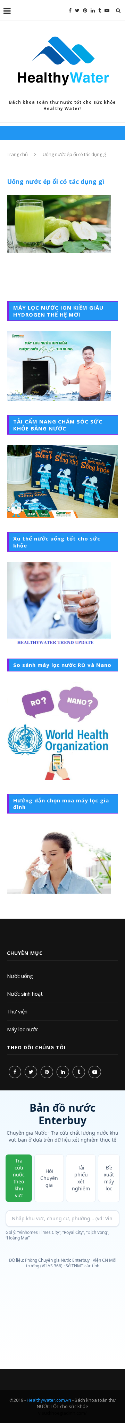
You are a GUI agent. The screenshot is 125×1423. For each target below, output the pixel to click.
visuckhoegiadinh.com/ (62, 1413)
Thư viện (17, 1011)
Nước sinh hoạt (25, 993)
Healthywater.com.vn (49, 1400)
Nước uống (20, 975)
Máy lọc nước (22, 1029)
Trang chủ (17, 154)
